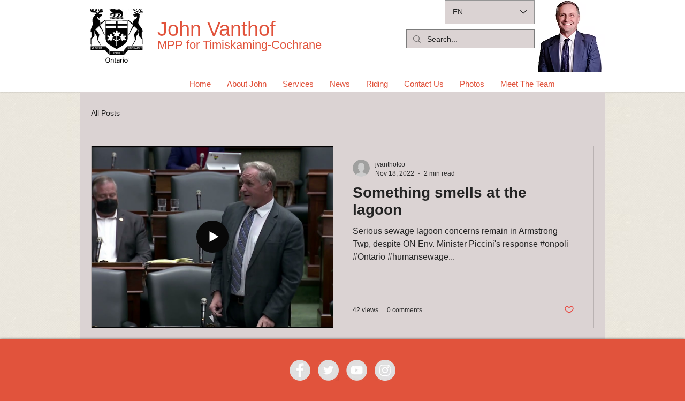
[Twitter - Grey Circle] (328, 370)
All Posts (105, 113)
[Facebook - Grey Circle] (300, 370)
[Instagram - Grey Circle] (385, 370)
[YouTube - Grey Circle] (356, 370)
